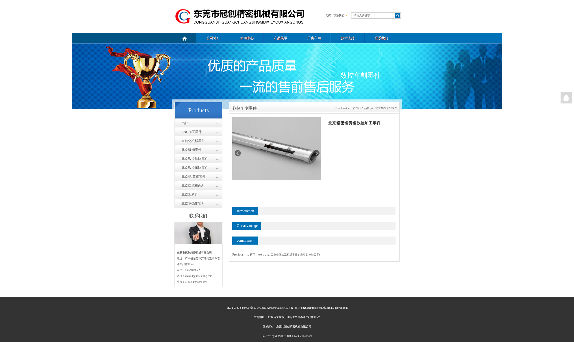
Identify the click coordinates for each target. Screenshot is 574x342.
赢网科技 (280, 336)
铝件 (184, 123)
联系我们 (338, 15)
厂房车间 (314, 38)
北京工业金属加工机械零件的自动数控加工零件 (293, 254)
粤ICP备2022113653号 (299, 336)
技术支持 (347, 38)
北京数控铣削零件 (194, 159)
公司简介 (213, 38)
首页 (355, 108)
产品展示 (280, 38)
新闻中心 (247, 38)
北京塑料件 (189, 194)
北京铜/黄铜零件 (193, 177)
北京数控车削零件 (194, 168)
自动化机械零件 (193, 141)
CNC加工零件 (191, 132)
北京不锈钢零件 (193, 203)
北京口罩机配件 (193, 185)
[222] (566, 97)
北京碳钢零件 (191, 150)
